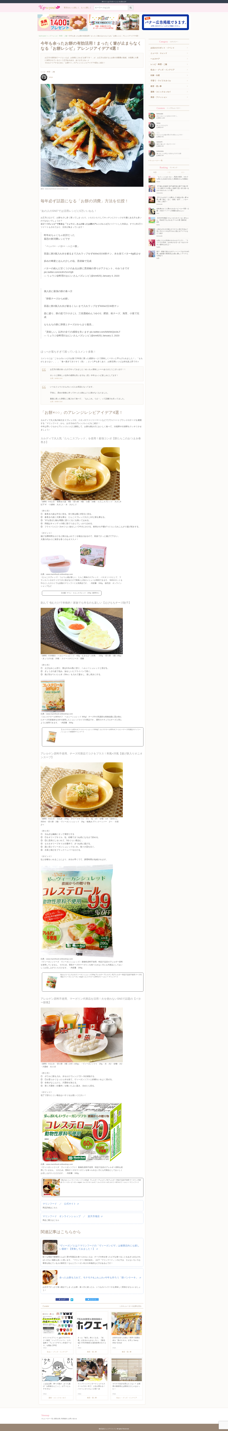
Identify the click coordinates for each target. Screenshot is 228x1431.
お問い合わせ (72, 1418)
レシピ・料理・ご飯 (60, 36)
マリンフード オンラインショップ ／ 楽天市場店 (71, 1216)
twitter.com (58, 378)
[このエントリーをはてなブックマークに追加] (72, 1299)
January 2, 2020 (110, 335)
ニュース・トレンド (159, 53)
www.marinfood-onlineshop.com (59, 574)
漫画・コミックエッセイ (161, 92)
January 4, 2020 (110, 275)
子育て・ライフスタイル (161, 81)
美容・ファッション (159, 97)
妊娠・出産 (155, 75)
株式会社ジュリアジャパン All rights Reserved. (114, 1429)
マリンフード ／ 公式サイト (60, 1203)
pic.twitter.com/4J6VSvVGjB (58, 272)
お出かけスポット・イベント (163, 48)
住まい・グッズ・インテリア (163, 70)
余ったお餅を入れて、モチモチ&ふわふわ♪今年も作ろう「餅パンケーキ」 (99, 1277)
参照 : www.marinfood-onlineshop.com (54, 189)
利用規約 (64, 1418)
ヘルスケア (155, 59)
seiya (51, 77)
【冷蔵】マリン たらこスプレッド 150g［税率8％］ (80, 593)
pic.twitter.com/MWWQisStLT (105, 332)
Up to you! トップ (45, 36)
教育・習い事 (156, 86)
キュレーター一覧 (156, 160)
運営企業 (57, 1418)
